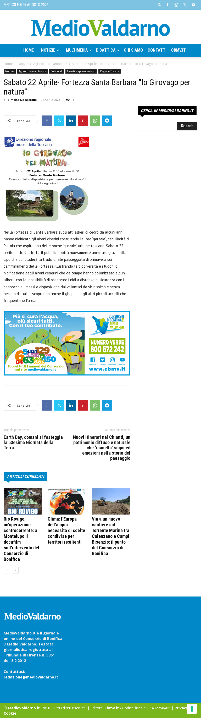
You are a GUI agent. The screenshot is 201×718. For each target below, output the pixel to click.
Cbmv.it (178, 50)
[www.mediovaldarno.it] (100, 27)
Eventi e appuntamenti (81, 71)
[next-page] (15, 570)
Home (28, 50)
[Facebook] (167, 4)
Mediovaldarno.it (24, 707)
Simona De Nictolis (22, 100)
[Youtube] (193, 4)
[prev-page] (7, 570)
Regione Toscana (110, 71)
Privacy (181, 707)
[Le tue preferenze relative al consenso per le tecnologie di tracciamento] (192, 709)
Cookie (10, 713)
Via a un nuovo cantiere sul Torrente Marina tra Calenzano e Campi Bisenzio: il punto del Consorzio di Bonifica (110, 536)
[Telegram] (107, 120)
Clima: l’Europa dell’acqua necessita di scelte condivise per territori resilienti (66, 530)
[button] (160, 5)
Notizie (48, 50)
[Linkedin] (71, 120)
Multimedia (77, 50)
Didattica (106, 50)
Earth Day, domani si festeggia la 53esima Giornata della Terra (33, 442)
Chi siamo (133, 50)
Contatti (157, 50)
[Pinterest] (83, 120)
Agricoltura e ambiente (50, 64)
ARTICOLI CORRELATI (25, 476)
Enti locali (57, 71)
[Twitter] (185, 4)
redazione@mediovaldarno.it (31, 677)
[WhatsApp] (95, 120)
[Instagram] (176, 4)
